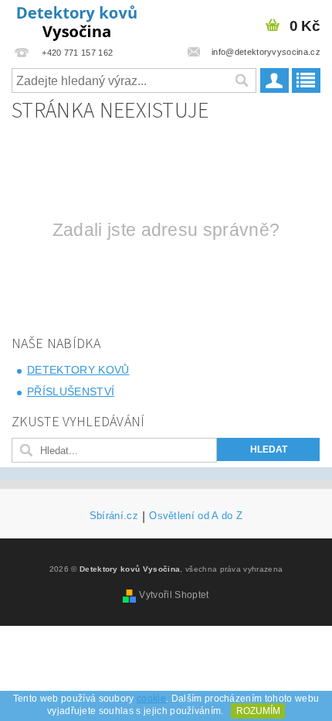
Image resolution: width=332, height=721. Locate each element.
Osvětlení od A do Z (195, 516)
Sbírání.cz (114, 516)
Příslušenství (70, 391)
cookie (151, 698)
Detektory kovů (78, 370)
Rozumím (258, 711)
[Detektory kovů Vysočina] (78, 20)
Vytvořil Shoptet (173, 594)
